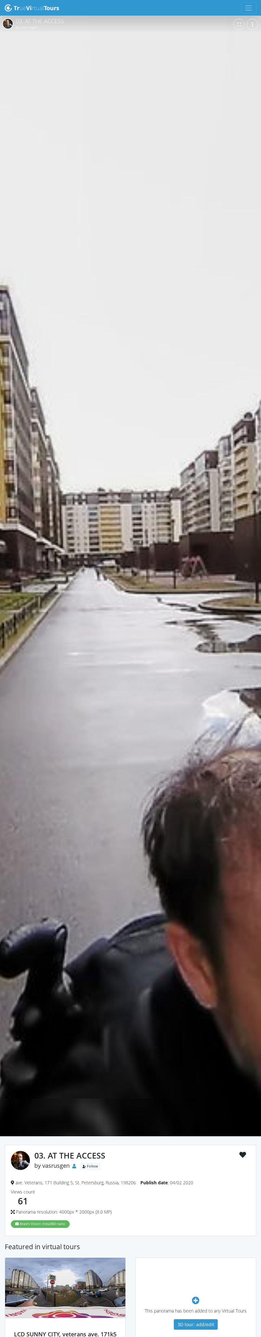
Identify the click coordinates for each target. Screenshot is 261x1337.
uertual (36, 8)
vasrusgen (56, 1165)
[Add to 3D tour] (196, 1300)
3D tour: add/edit (196, 1324)
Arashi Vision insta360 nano (42, 1224)
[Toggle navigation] (249, 7)
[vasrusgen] (65, 1327)
